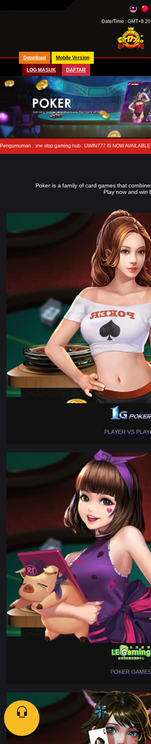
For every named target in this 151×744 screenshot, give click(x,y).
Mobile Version (72, 58)
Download (34, 58)
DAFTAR (76, 70)
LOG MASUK (41, 70)
